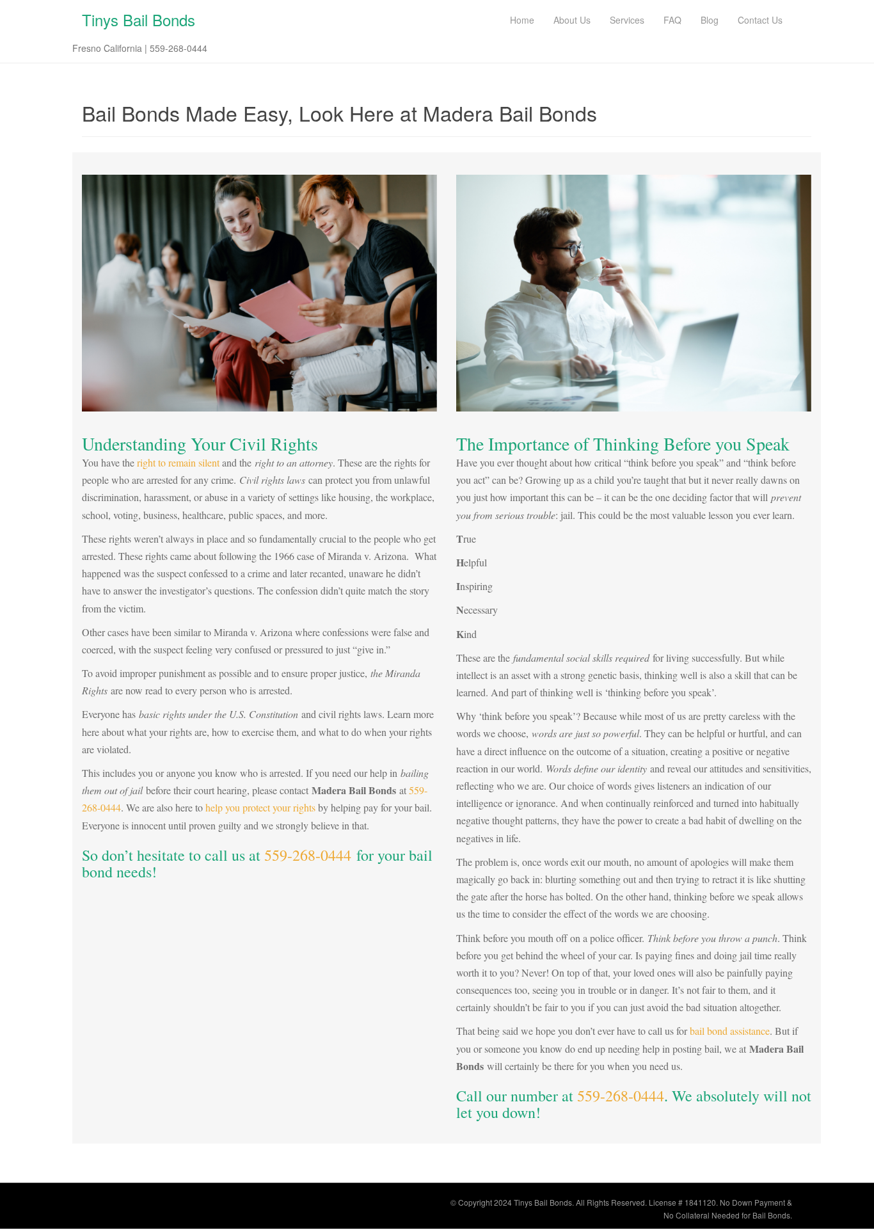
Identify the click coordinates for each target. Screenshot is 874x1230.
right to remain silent (178, 462)
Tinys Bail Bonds (138, 19)
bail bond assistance (730, 1030)
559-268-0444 (307, 855)
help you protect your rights (260, 807)
